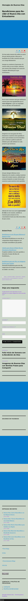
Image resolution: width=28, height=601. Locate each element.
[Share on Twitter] (19, 50)
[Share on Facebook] (17, 50)
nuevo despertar (14, 278)
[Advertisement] (14, 34)
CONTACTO (7, 587)
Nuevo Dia (18, 276)
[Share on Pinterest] (22, 50)
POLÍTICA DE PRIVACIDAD (11, 589)
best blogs (4, 552)
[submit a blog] (14, 561)
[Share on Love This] (24, 50)
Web (3, 334)
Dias (5, 276)
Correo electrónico (9, 327)
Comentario (6, 298)
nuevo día (20, 278)
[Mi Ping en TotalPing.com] (14, 573)
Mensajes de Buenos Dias (13, 5)
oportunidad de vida (7, 279)
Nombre (5, 320)
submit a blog (4, 565)
